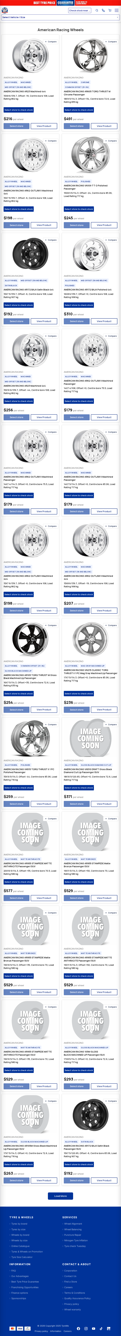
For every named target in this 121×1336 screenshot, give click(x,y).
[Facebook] (78, 1328)
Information (55, 1331)
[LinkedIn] (109, 1328)
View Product (44, 126)
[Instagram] (86, 1328)
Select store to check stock (19, 109)
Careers (68, 1331)
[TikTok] (101, 1328)
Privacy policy (41, 1331)
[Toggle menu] (116, 10)
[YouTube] (93, 1328)
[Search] (97, 10)
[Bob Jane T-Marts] (34, 10)
